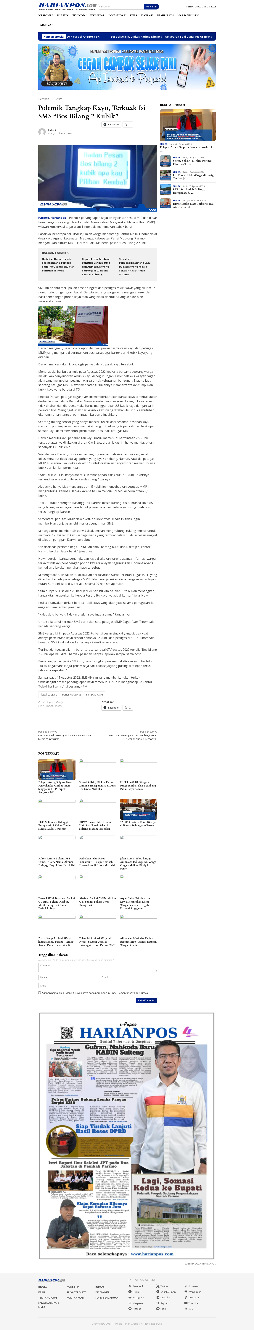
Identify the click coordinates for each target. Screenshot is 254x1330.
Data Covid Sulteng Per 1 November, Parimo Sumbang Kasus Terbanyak (132, 735)
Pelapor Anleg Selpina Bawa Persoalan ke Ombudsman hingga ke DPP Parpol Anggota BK (55, 787)
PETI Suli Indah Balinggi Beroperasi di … (189, 191)
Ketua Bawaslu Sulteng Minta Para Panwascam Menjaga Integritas (64, 735)
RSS (191, 1308)
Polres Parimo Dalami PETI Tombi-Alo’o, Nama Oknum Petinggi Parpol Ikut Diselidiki (56, 862)
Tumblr (136, 1292)
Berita (164, 143)
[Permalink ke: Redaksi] (42, 131)
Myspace (138, 1303)
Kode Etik (73, 1286)
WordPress (195, 1292)
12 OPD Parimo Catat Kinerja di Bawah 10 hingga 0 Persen (138, 823)
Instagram (138, 1297)
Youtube (193, 1303)
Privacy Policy (76, 1292)
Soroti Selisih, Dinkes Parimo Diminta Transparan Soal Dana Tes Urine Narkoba (115, 36)
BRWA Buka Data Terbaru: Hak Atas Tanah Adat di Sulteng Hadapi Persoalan (95, 825)
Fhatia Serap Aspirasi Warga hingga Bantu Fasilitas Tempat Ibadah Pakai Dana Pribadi (56, 942)
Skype (164, 1303)
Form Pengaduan (106, 1297)
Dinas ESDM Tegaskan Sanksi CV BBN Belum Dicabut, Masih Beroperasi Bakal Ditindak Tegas (56, 903)
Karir (41, 1292)
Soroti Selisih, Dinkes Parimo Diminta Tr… (192, 162)
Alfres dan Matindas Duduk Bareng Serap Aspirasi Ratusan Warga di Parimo (138, 942)
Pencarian (151, 6)
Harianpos (58, 218)
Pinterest (194, 1286)
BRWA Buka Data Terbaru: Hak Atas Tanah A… (193, 205)
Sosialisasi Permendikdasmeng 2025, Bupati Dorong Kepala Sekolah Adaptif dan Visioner (135, 266)
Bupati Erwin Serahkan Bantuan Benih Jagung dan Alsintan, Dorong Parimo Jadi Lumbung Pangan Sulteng (96, 266)
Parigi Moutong (71, 694)
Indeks (42, 1286)
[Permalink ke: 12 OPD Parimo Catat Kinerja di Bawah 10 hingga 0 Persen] (138, 809)
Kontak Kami (75, 1297)
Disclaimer (102, 1292)
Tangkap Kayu (94, 694)
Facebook (138, 1286)
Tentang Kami (47, 1297)
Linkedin (165, 1297)
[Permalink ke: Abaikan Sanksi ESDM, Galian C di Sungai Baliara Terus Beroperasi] (97, 885)
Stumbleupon (168, 1292)
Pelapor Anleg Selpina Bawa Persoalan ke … (187, 149)
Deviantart (194, 1297)
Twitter (164, 1286)
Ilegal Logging (48, 694)
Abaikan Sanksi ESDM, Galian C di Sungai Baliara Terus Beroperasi (97, 902)
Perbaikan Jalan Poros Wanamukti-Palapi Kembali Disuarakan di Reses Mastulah (97, 862)
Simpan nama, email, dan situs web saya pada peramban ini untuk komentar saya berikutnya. (95, 993)
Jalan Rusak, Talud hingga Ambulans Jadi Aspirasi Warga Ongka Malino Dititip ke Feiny (138, 863)
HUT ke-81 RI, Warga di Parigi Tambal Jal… (194, 176)
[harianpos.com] (67, 6)
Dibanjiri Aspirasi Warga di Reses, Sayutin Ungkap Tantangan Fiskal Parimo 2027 (97, 942)
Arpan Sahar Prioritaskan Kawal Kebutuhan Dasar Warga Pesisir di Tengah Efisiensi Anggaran (135, 903)
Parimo (43, 218)
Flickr (163, 1308)
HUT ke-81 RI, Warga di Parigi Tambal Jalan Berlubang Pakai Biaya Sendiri (138, 786)
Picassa (137, 1308)
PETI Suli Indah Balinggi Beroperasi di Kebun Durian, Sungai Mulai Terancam (55, 825)
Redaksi (100, 1286)
